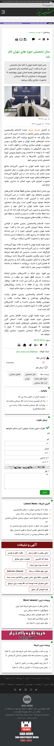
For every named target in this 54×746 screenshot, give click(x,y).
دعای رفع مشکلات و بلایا (38, 571)
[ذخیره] (25, 39)
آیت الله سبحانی (40, 383)
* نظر (47, 471)
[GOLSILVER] (27, 635)
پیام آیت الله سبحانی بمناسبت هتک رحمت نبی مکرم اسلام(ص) (27, 407)
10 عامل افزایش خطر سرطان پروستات (33, 614)
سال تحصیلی (30, 374)
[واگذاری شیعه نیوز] (27, 23)
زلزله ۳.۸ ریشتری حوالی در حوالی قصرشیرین (31, 509)
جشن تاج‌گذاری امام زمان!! (37, 619)
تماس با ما (37, 678)
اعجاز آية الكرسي (41, 559)
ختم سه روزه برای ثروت (38, 565)
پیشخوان (46, 32)
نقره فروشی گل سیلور (39, 589)
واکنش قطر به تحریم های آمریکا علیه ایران (32, 606)
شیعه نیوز (34, 130)
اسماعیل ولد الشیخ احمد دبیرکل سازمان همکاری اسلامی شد (26, 520)
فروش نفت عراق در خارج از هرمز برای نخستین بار (29, 526)
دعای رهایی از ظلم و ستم (38, 553)
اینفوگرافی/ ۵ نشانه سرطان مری (36, 610)
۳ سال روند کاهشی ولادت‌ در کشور (31, 663)
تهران (27, 379)
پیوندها (19, 678)
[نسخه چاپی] (16, 39)
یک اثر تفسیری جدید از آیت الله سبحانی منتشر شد (25, 401)
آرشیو (27, 678)
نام (48, 439)
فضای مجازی (15, 374)
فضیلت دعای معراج (22, 559)
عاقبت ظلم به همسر (15, 553)
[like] (27, 363)
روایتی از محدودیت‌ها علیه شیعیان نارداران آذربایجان (26, 657)
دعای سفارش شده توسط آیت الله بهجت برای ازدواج (28, 583)
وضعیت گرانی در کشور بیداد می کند (31, 396)
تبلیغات (38, 684)
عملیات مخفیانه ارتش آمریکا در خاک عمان (32, 514)
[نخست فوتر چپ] (27, 731)
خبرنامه (10, 684)
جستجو (19, 684)
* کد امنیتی (44, 458)
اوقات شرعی (48, 684)
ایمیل (47, 448)
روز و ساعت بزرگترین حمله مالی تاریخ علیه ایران (26, 651)
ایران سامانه (21, 717)
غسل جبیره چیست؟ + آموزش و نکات (30, 667)
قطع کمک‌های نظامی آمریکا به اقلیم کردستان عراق (29, 530)
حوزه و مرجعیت (35, 32)
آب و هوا (9, 678)
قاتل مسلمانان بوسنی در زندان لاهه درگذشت (31, 534)
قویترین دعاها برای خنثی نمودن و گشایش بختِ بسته (27, 577)
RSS (3, 684)
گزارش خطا (40, 358)
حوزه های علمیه (40, 379)
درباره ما (47, 678)
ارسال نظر (40, 368)
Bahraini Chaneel (15, 571)
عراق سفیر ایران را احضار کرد (37, 623)
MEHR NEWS (39, 340)
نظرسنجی (29, 684)
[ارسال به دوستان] (20, 39)
